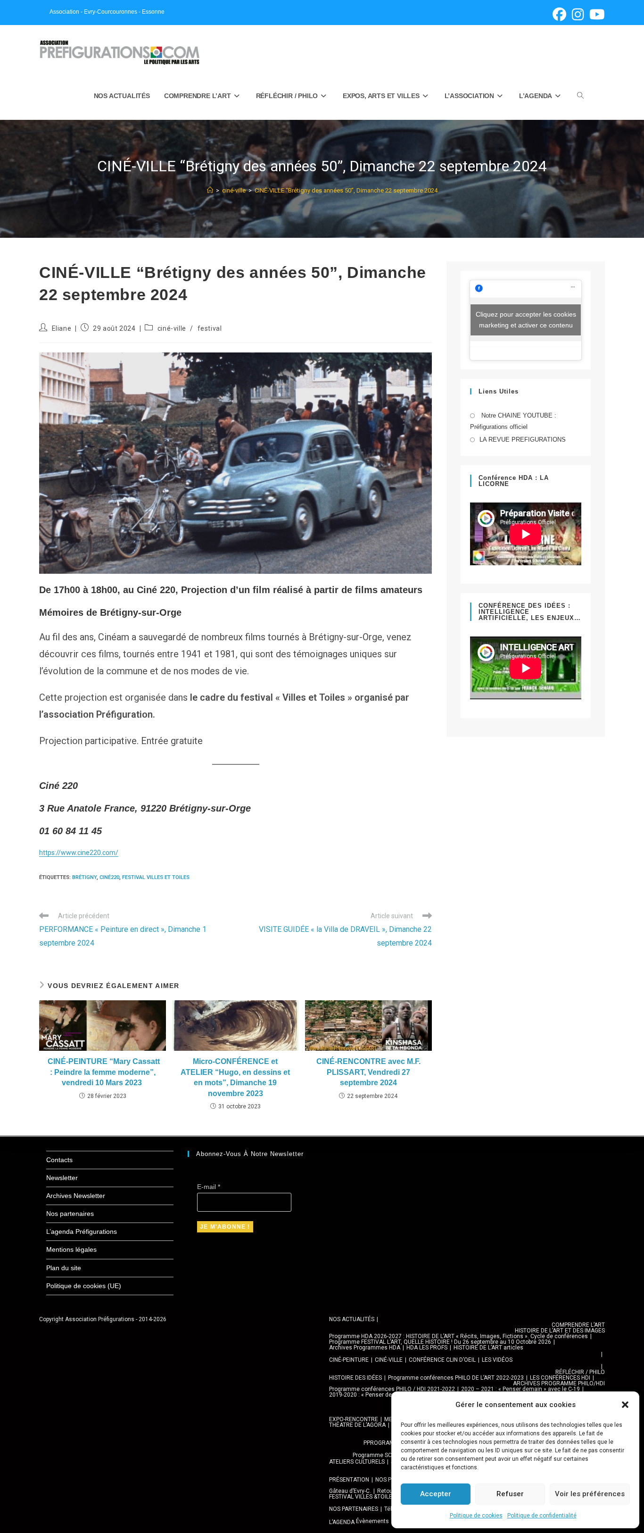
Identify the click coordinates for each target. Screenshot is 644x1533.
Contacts (59, 1160)
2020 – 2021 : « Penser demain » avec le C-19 (520, 1389)
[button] (625, 1404)
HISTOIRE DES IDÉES (355, 1377)
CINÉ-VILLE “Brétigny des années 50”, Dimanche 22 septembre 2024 (346, 190)
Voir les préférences (590, 1494)
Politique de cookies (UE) (83, 1286)
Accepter (435, 1494)
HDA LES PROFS (426, 1347)
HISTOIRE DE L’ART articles (488, 1347)
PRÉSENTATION (349, 1479)
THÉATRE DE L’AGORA (357, 1425)
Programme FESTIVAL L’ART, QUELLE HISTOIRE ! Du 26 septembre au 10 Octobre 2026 (440, 1342)
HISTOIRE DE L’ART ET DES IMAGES (560, 1330)
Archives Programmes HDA (364, 1347)
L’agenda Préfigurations (81, 1231)
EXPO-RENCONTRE (353, 1419)
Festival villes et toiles (156, 877)
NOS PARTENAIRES (353, 1509)
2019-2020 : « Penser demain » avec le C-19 (386, 1394)
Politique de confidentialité (542, 1515)
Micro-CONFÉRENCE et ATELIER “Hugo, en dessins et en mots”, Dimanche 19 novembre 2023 (235, 1077)
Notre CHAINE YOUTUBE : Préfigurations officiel (513, 421)
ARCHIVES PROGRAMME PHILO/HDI (559, 1383)
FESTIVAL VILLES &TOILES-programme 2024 (385, 1496)
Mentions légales (71, 1249)
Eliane (62, 328)
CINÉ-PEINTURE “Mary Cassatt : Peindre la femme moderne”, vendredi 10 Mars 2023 (103, 1072)
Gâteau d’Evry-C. (350, 1491)
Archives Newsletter (75, 1195)
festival (210, 328)
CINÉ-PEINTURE (349, 1360)
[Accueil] (210, 190)
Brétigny (84, 877)
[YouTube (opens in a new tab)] (595, 14)
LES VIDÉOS (497, 1360)
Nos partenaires (70, 1213)
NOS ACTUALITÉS (351, 1319)
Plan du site (63, 1268)
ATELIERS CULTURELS (357, 1461)
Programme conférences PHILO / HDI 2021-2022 (392, 1389)
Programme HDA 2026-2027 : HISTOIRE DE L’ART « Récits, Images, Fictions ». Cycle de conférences (458, 1336)
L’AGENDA (342, 1522)
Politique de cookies (476, 1515)
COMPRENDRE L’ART (578, 1325)
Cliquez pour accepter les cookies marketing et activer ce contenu (526, 319)
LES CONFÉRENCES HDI (560, 1377)
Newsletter (62, 1177)
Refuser (510, 1494)
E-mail (208, 1186)
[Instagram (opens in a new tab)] (577, 14)
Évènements (372, 1521)
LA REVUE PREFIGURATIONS (522, 439)
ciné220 (109, 877)
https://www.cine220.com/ (78, 852)
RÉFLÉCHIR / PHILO (580, 1372)
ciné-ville (171, 328)
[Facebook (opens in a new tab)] (559, 14)
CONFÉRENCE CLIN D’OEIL (442, 1360)
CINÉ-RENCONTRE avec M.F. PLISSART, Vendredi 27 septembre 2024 (368, 1072)
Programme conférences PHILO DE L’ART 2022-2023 (456, 1377)
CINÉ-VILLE (389, 1360)
